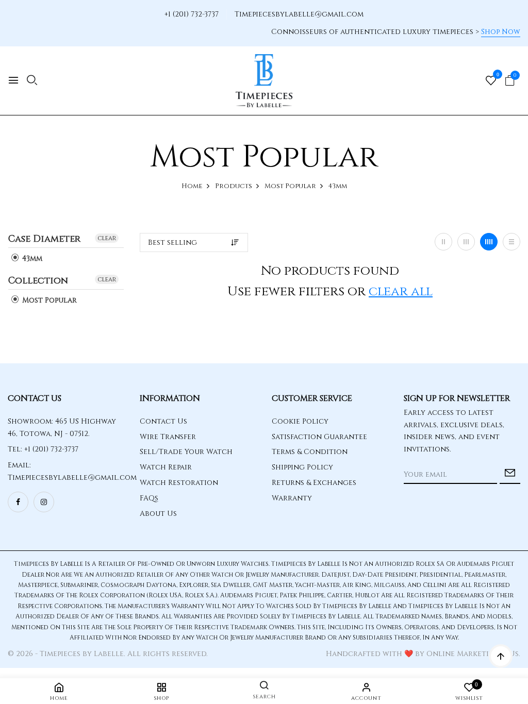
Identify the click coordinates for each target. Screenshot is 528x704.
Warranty (292, 498)
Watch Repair (166, 467)
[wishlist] (491, 82)
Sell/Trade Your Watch (186, 452)
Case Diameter (44, 239)
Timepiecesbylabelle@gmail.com (299, 14)
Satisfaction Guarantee (319, 437)
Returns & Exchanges (314, 483)
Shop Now (500, 32)
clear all (401, 291)
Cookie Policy (300, 421)
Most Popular (48, 300)
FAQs (149, 498)
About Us (158, 513)
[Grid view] (443, 241)
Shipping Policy (302, 467)
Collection (38, 280)
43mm (31, 258)
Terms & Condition (310, 452)
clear (106, 238)
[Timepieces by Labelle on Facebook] (18, 502)
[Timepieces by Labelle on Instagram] (44, 502)
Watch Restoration (179, 483)
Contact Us (163, 421)
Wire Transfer (168, 437)
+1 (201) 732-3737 (191, 14)
